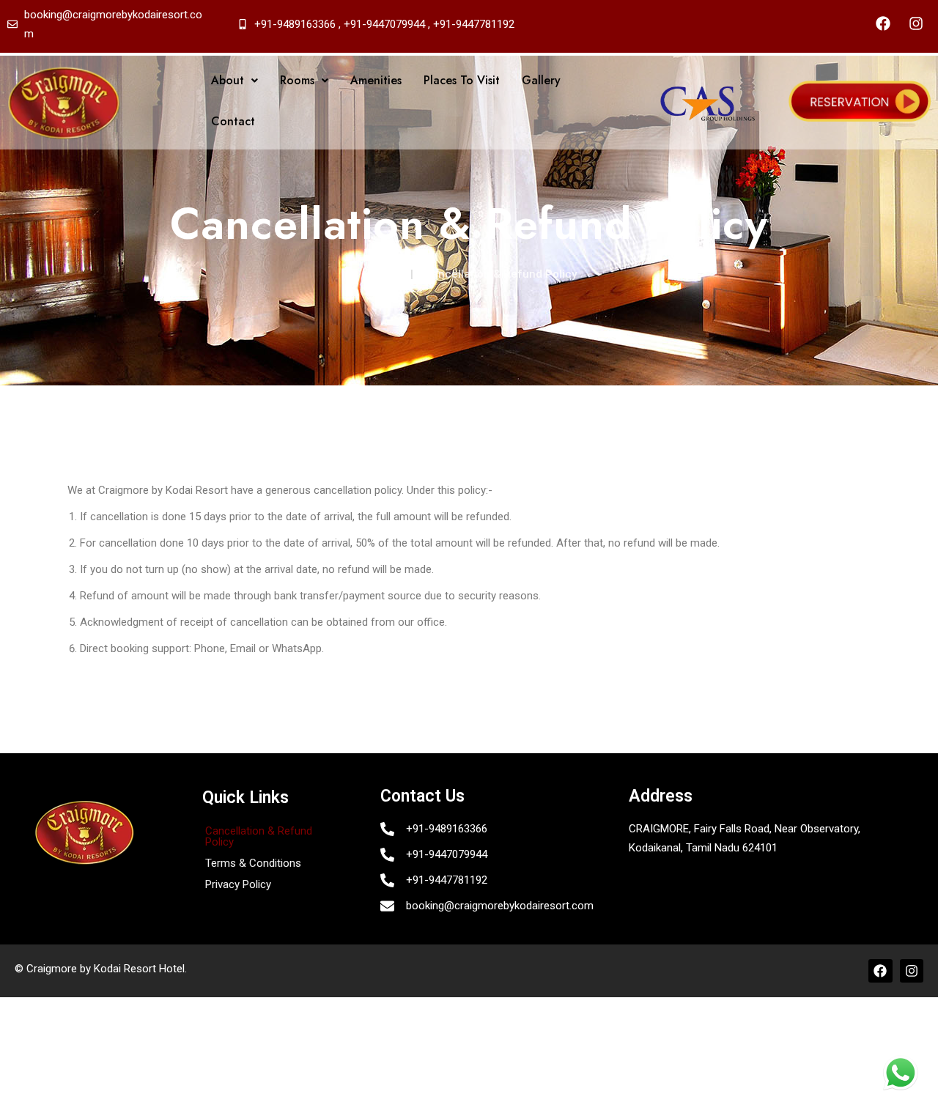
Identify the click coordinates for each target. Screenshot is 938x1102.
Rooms (297, 80)
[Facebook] (883, 23)
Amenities (376, 80)
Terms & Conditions (253, 863)
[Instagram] (916, 23)
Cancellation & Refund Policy (258, 836)
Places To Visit (462, 80)
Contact (233, 121)
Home (378, 274)
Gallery (541, 80)
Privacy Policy (238, 884)
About (227, 80)
